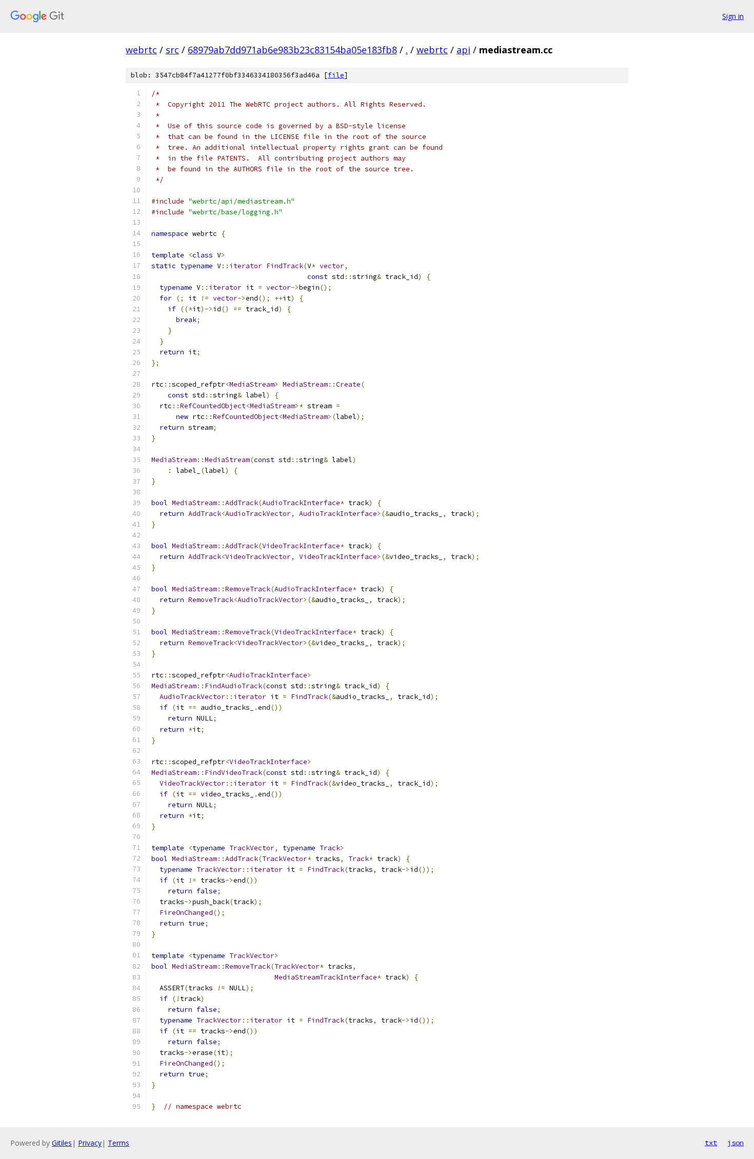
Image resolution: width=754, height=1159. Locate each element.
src (172, 50)
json (735, 1142)
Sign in (733, 16)
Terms (118, 1143)
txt (711, 1142)
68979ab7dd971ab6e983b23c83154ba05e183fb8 (292, 50)
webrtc (141, 50)
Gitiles (62, 1143)
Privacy (90, 1143)
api (463, 50)
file (336, 75)
